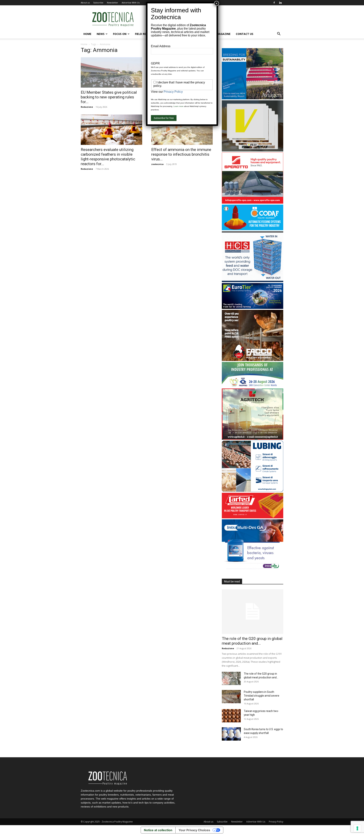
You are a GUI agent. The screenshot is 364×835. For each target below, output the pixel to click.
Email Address (160, 46)
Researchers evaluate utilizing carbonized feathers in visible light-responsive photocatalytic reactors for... (108, 156)
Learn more (178, 106)
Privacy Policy (276, 821)
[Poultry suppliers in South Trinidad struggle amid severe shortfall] (231, 696)
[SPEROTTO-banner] (252, 202)
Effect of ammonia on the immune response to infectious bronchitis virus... (181, 154)
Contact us (244, 34)
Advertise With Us (131, 2)
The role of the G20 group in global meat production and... (252, 641)
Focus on (119, 34)
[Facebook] (274, 2)
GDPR (155, 63)
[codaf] (252, 229)
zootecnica (157, 164)
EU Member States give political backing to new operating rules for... (109, 97)
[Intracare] (252, 569)
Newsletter (112, 2)
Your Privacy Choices (194, 830)
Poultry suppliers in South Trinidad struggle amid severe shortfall (261, 695)
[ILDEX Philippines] (252, 386)
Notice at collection (158, 830)
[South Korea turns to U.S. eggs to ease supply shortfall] (231, 734)
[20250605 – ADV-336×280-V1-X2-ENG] (252, 438)
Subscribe (98, 2)
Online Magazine (218, 34)
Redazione (87, 106)
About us (85, 2)
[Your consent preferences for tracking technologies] (357, 828)
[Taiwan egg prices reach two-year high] (231, 715)
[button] (278, 34)
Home (87, 34)
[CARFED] (252, 517)
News (100, 34)
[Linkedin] (280, 2)
